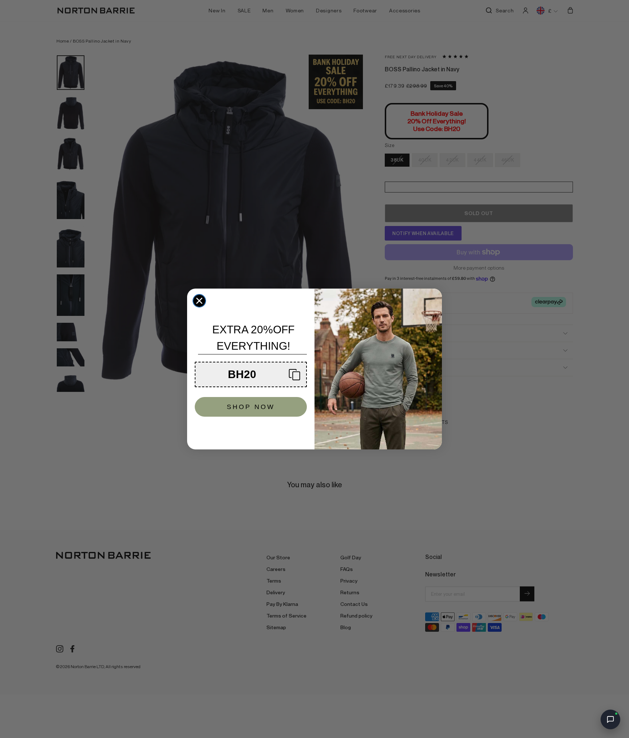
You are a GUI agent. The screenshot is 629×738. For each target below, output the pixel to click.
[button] (251, 374)
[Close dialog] (199, 300)
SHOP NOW (251, 406)
